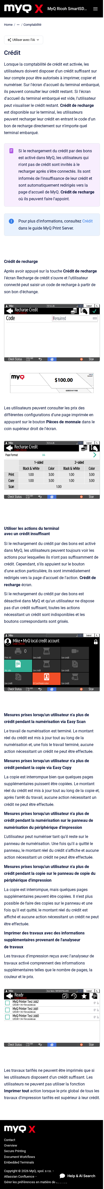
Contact (9, 1140)
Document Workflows (19, 1157)
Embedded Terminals (19, 1162)
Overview (10, 1145)
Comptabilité (32, 25)
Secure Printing (15, 1151)
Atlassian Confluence (19, 1176)
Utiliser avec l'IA (23, 40)
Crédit (87, 221)
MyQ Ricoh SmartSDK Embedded (67, 8)
